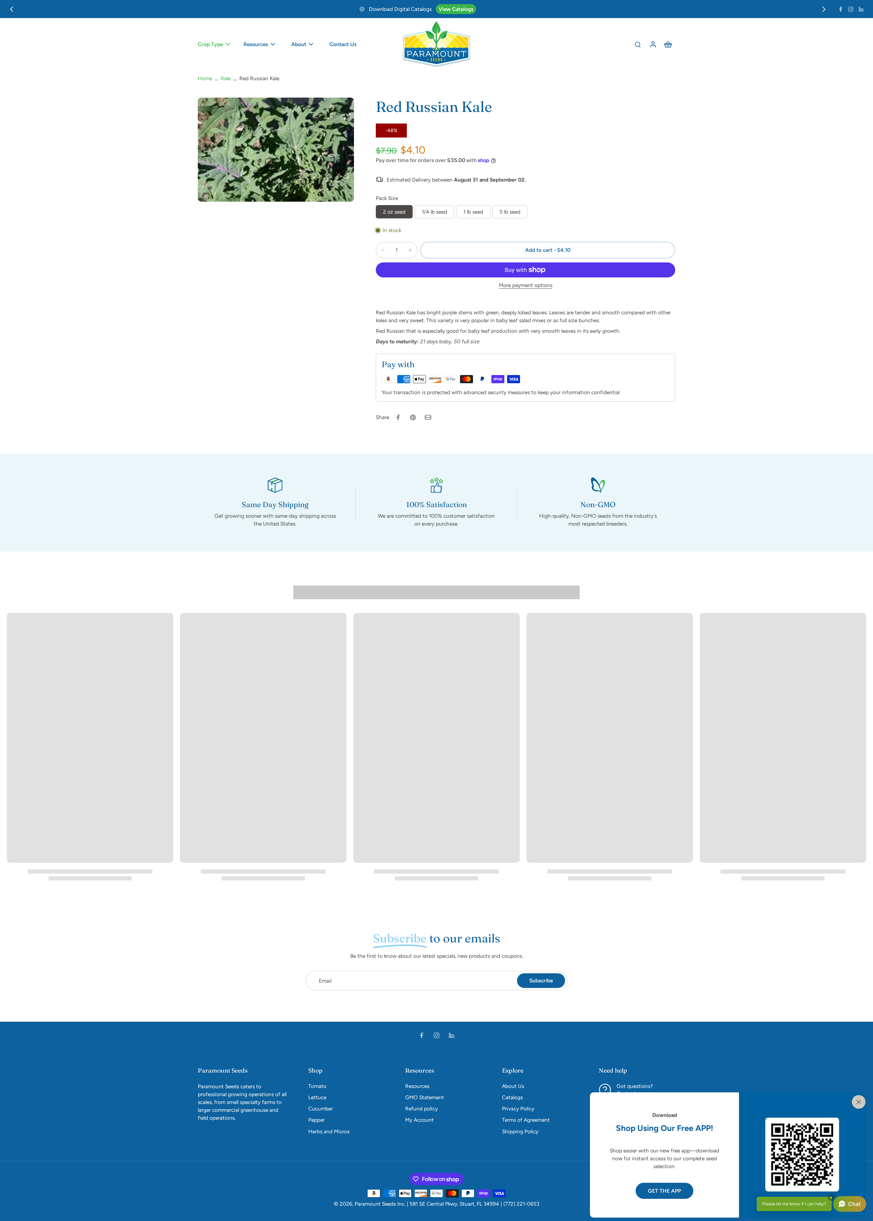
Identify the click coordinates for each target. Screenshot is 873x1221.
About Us (513, 1086)
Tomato (317, 1086)
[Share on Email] (427, 417)
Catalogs (512, 1097)
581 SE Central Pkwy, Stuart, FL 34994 (454, 1204)
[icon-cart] (667, 44)
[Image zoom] (276, 150)
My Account (419, 1120)
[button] (547, 250)
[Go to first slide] (824, 9)
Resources (417, 1086)
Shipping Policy (527, 9)
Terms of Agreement (526, 1120)
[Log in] (652, 44)
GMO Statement (424, 1097)
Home (205, 78)
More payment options (525, 285)
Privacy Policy (518, 1108)
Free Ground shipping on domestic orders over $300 (440, 9)
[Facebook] (840, 9)
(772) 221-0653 (521, 1204)
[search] (637, 44)
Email (325, 980)
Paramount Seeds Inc (379, 1204)
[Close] (857, 1101)
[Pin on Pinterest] (412, 417)
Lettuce (317, 1097)
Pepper (316, 1120)
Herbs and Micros (329, 1131)
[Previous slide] (11, 9)
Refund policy (421, 1108)
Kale (226, 78)
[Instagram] (851, 9)
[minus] (383, 250)
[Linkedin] (861, 9)
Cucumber (320, 1108)
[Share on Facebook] (397, 417)
